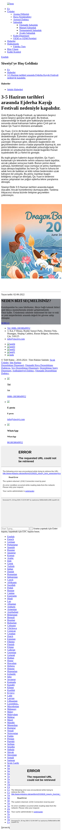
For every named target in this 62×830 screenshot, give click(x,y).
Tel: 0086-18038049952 (18, 328)
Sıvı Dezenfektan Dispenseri (25, 368)
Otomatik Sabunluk (28, 25)
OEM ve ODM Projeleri (24, 38)
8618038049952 (15, 442)
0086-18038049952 (16, 396)
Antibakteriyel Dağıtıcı (23, 370)
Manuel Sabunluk (27, 27)
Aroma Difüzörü (21, 14)
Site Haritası (15, 362)
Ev (8, 8)
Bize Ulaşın (12, 49)
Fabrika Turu (19, 46)
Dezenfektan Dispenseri (12, 365)
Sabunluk (17, 22)
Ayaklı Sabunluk (27, 33)
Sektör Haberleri (15, 89)
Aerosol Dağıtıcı (21, 19)
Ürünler (11, 11)
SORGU (5, 323)
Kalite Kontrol (14, 52)
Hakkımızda (13, 44)
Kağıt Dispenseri (21, 35)
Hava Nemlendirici (22, 17)
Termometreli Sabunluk (30, 30)
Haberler (11, 41)
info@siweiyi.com (16, 339)
